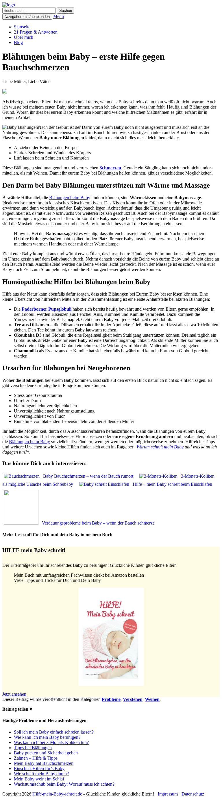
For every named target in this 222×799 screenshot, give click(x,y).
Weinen (152, 699)
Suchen (65, 10)
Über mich (23, 37)
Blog (18, 42)
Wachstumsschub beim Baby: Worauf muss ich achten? (64, 784)
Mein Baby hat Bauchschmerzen (43, 763)
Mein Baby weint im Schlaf (39, 778)
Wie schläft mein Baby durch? (41, 773)
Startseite (22, 26)
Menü (58, 16)
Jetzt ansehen (14, 694)
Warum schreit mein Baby (160, 446)
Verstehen (133, 699)
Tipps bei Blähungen (33, 747)
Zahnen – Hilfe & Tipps (36, 758)
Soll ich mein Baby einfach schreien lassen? (54, 732)
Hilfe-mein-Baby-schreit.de (57, 793)
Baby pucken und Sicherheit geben (46, 752)
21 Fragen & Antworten (36, 32)
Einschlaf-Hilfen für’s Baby (39, 768)
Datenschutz (193, 793)
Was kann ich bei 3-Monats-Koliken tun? (51, 742)
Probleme (111, 699)
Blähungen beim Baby (69, 197)
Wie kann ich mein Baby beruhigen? (47, 737)
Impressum (168, 793)
